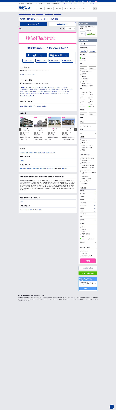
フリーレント (85, 81)
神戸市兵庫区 (36, 168)
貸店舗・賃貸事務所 (87, 147)
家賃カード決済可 (86, 83)
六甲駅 (39, 152)
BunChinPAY (85, 251)
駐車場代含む (85, 78)
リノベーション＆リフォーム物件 (89, 173)
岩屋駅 (47, 152)
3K (91, 99)
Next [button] (75, 129)
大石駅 (21, 201)
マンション (28, 74)
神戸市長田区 (43, 168)
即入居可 (28, 87)
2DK (91, 97)
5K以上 (92, 106)
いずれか (92, 239)
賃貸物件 (84, 58)
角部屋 (31, 89)
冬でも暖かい (85, 176)
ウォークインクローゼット (30, 91)
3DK (83, 101)
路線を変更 (83, 51)
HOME (40, 8)
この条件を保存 (88, 268)
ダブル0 (84, 60)
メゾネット (22, 93)
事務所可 (39, 93)
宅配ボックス (59, 89)
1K (91, 92)
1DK (83, 94)
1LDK (91, 94)
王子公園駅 (22, 152)
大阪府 (30, 106)
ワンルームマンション (63, 93)
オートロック (64, 87)
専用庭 (21, 91)
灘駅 (27, 152)
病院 (31, 209)
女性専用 (41, 91)
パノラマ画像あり (86, 181)
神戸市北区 (64, 168)
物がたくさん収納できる (88, 167)
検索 (95, 8)
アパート (22, 74)
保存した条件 (73, 1)
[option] (26, 129)
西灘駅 (43, 152)
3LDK (91, 101)
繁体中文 (75, 3)
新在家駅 (31, 152)
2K (82, 97)
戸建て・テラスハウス (87, 145)
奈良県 (39, 106)
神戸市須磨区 (50, 168)
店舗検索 (49, 8)
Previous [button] (20, 129)
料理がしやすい (86, 162)
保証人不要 (54, 91)
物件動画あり (85, 183)
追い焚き (36, 89)
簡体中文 (70, 3)
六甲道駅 (53, 152)
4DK (91, 104)
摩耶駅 (35, 152)
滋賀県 (21, 106)
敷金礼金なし (54, 93)
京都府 (25, 106)
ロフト (60, 91)
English (65, 3)
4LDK (83, 106)
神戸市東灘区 (23, 168)
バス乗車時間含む (86, 126)
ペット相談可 (51, 89)
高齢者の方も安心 (86, 178)
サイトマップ (85, 3)
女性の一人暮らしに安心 (88, 158)
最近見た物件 (82, 1)
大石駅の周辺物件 (57, 14)
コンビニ (27, 209)
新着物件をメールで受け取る (91, 34)
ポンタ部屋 (84, 253)
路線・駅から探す (39, 14)
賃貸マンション (86, 140)
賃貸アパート (85, 142)
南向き (54, 87)
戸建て (33, 74)
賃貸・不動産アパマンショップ (25, 14)
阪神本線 (22, 160)
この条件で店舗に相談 (88, 273)
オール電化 (70, 89)
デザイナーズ (47, 91)
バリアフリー (66, 91)
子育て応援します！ (87, 160)
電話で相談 (58, 8)
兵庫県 (33, 14)
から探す (37, 55)
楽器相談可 (33, 93)
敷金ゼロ (84, 73)
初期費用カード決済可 (87, 85)
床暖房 (28, 93)
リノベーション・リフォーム (27, 95)
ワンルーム (84, 92)
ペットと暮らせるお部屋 (88, 165)
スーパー (84, 226)
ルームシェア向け (86, 170)
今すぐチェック (88, 288)
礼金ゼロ (84, 76)
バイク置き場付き (24, 89)
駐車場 (50, 87)
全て (83, 239)
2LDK (83, 99)
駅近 (58, 87)
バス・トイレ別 (36, 87)
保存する (83, 33)
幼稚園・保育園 (86, 234)
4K (82, 104)
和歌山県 (44, 106)
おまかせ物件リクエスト (61, 1)
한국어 (80, 3)
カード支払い (46, 93)
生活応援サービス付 (87, 255)
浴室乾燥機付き (43, 89)
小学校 (83, 231)
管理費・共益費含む (87, 71)
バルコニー (22, 87)
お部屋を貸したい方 (93, 3)
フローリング (44, 87)
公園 (40, 209)
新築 (65, 89)
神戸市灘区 (29, 168)
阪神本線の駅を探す (49, 14)
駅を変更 (92, 51)
